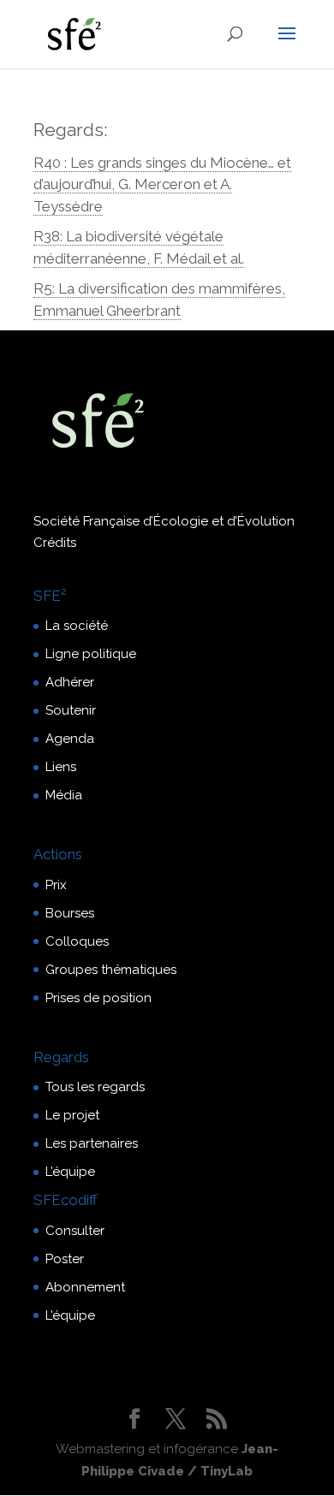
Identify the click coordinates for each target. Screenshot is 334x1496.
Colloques (77, 941)
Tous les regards (95, 1087)
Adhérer (69, 682)
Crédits (54, 542)
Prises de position (98, 998)
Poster (64, 1259)
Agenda (69, 738)
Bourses (69, 913)
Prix (56, 885)
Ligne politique (90, 654)
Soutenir (70, 710)
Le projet (72, 1115)
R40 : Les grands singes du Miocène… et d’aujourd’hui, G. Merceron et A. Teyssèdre (162, 184)
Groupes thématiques (110, 969)
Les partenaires (91, 1143)
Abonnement (85, 1287)
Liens (60, 767)
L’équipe (70, 1171)
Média (63, 795)
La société (76, 625)
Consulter (74, 1230)
